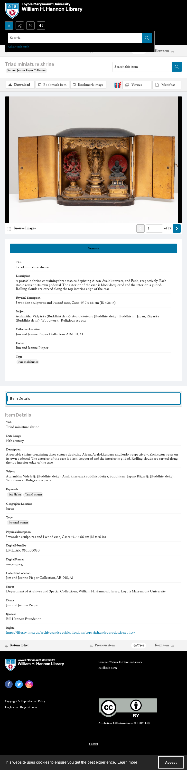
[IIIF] (118, 85)
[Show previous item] (140, 228)
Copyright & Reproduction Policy (25, 701)
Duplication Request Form (21, 707)
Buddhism (15, 494)
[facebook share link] (9, 684)
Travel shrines (33, 494)
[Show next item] (177, 228)
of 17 (167, 228)
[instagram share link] (29, 684)
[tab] (93, 248)
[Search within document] (177, 67)
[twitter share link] (19, 684)
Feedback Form (107, 668)
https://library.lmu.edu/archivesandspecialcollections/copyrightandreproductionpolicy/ (70, 632)
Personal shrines (28, 362)
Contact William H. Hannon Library (120, 662)
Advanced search (18, 46)
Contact (93, 744)
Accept (171, 762)
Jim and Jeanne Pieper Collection (26, 70)
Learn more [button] (127, 762)
